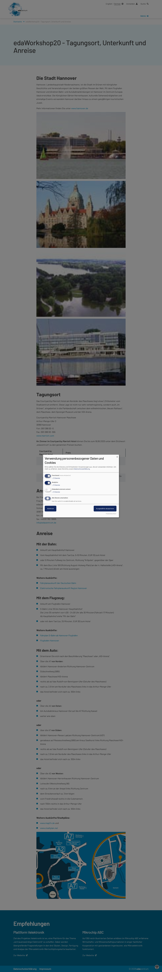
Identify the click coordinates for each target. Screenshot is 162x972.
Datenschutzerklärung (82, 469)
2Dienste (56, 478)
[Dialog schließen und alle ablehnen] (117, 456)
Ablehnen (50, 508)
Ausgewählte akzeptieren (105, 508)
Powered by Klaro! (111, 513)
